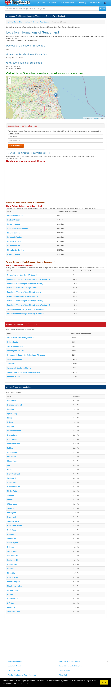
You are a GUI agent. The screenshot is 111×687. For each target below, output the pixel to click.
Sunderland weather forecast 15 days (25, 160)
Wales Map (82, 3)
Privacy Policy (63, 675)
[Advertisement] (55, 182)
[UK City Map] (17, 2)
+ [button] (9, 78)
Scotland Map (52, 3)
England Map (40, 3)
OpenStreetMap (93, 118)
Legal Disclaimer (64, 670)
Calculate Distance (15, 146)
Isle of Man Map (95, 3)
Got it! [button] (104, 682)
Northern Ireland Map (68, 3)
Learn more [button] (24, 684)
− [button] (9, 82)
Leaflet (85, 118)
